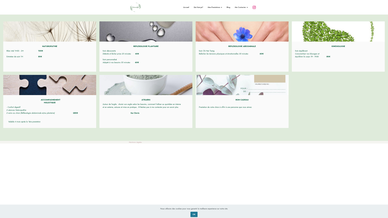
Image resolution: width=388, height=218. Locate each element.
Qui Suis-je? (198, 7)
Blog (228, 7)
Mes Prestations (214, 7)
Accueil (186, 7)
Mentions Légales (135, 142)
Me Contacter (240, 7)
